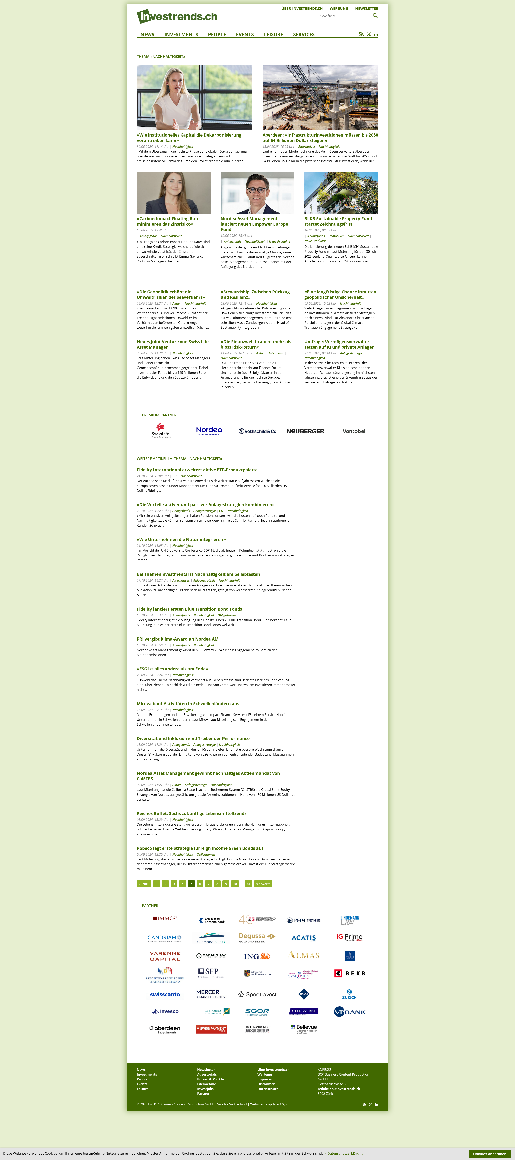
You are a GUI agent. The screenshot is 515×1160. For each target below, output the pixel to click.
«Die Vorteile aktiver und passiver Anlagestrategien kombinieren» (206, 504)
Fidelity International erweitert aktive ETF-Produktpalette (197, 470)
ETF (174, 476)
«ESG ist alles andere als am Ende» (172, 669)
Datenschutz (268, 1089)
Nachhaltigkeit (182, 146)
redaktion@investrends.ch (339, 1089)
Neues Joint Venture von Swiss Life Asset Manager (173, 344)
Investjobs (205, 1089)
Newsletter (366, 8)
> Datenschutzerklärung (344, 1153)
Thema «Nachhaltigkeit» (161, 56)
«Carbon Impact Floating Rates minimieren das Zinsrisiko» (169, 221)
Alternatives (306, 146)
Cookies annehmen (489, 1154)
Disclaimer (266, 1084)
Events (245, 34)
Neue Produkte (279, 241)
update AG (276, 1104)
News (147, 34)
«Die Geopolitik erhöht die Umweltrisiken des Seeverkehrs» (171, 294)
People (217, 34)
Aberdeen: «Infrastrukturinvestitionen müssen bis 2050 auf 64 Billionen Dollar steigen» (320, 137)
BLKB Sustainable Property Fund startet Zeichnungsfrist (338, 221)
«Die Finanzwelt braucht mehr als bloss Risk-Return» (256, 344)
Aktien (176, 303)
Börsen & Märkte (210, 1079)
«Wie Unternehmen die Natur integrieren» (181, 539)
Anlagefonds (148, 236)
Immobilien (336, 236)
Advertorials (207, 1074)
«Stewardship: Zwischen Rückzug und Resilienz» (255, 294)
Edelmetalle (206, 1084)
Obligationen (227, 615)
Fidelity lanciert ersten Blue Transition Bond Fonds (189, 609)
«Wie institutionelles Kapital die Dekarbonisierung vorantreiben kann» (189, 137)
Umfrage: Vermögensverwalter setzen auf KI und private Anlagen (339, 344)
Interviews (276, 353)
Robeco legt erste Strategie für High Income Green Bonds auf (200, 848)
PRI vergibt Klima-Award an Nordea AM (178, 639)
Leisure (273, 34)
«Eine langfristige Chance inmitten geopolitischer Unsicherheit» (340, 294)
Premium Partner (159, 415)
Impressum (267, 1079)
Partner (150, 905)
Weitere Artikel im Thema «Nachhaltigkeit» (179, 458)
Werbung (339, 8)
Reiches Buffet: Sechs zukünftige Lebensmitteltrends (191, 813)
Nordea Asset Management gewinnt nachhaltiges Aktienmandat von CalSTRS (208, 775)
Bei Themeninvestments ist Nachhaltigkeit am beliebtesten (198, 574)
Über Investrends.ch (302, 8)
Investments (181, 34)
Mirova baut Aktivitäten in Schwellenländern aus (188, 703)
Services (304, 34)
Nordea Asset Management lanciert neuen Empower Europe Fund (254, 224)
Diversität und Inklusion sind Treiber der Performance (193, 738)
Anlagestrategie (351, 353)
